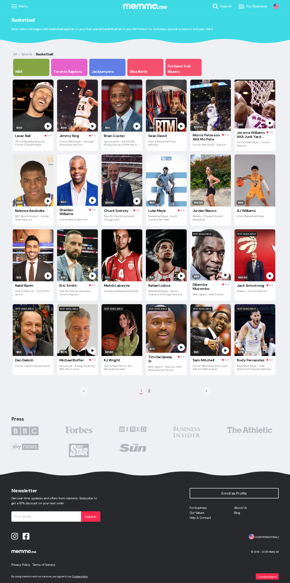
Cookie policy (80, 576)
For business (198, 508)
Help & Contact (200, 518)
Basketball (44, 54)
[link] (276, 6)
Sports (26, 54)
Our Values (197, 513)
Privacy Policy (20, 565)
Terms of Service (43, 565)
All (15, 54)
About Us (240, 508)
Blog (237, 513)
